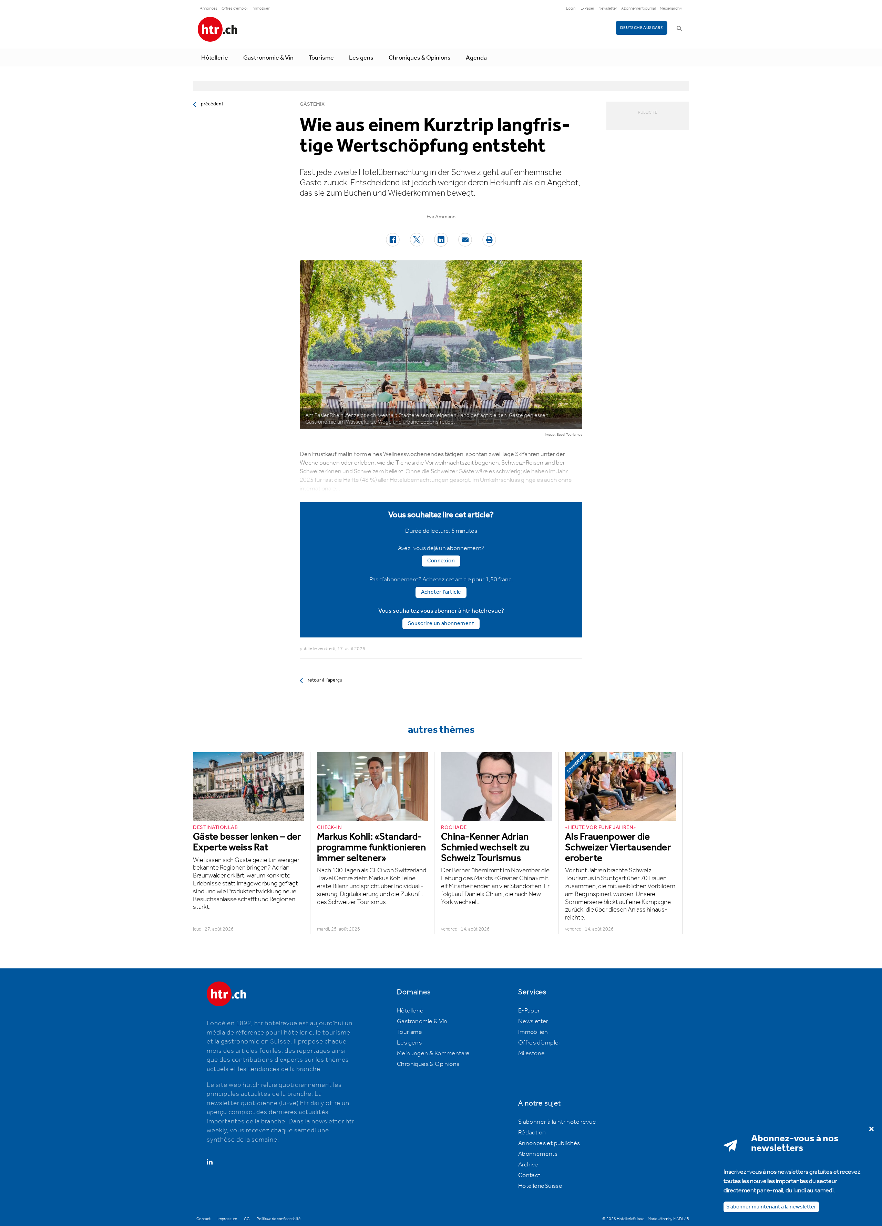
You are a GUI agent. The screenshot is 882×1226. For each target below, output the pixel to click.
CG (247, 1219)
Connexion (441, 561)
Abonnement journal (638, 8)
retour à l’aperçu (325, 680)
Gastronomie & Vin (268, 58)
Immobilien (261, 8)
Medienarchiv (671, 8)
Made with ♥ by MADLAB (668, 1219)
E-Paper (587, 8)
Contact (529, 1175)
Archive (528, 1165)
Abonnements (537, 1154)
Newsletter (607, 8)
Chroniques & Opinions (420, 58)
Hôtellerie (214, 58)
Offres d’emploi (539, 1043)
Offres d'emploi (234, 8)
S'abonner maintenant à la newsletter (771, 1207)
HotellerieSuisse (540, 1186)
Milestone (531, 1053)
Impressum (227, 1219)
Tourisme (321, 58)
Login (570, 8)
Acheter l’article (441, 592)
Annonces (208, 8)
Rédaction (532, 1132)
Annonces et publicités (549, 1143)
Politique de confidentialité (278, 1219)
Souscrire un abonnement (441, 623)
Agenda (476, 58)
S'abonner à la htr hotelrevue (557, 1122)
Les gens (361, 58)
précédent (212, 104)
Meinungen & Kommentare (433, 1053)
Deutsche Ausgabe (641, 27)
